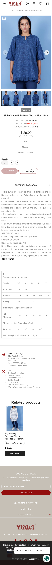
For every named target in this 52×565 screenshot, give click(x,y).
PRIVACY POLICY (19, 559)
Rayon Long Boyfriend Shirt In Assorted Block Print (14, 436)
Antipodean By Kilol (30, 127)
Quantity (4, 159)
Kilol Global (15, 3)
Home (12, 10)
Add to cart (15, 453)
